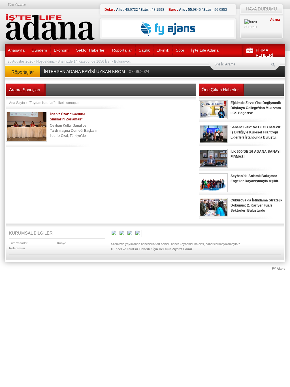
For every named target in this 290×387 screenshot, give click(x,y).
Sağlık (144, 50)
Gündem (39, 50)
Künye (61, 243)
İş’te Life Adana (205, 50)
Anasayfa (16, 50)
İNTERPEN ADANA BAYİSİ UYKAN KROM (96, 71)
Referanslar (17, 248)
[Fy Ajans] (168, 36)
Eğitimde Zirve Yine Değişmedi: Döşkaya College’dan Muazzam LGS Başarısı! (256, 108)
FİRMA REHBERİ (264, 53)
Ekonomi (61, 50)
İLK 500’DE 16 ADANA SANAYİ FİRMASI (255, 154)
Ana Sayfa (17, 103)
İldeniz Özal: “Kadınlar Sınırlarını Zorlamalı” (67, 116)
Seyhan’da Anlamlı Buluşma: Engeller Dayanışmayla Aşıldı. (255, 178)
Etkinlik (163, 50)
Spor (180, 50)
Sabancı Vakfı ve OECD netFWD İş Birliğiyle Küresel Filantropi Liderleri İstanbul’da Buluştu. (256, 132)
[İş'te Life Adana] (50, 26)
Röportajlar (122, 50)
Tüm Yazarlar (17, 4)
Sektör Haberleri (90, 50)
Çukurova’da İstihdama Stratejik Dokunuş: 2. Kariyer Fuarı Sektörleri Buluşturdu (256, 205)
